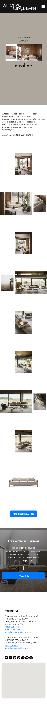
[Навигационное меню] (43, 6)
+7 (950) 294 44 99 (12, 629)
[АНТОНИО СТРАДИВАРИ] (31, 657)
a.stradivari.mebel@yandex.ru (18, 632)
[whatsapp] (14, 657)
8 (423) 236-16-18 (12, 627)
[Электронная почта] (6, 657)
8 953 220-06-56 (11, 645)
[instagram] (18, 657)
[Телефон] (10, 657)
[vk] (23, 657)
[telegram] (27, 657)
